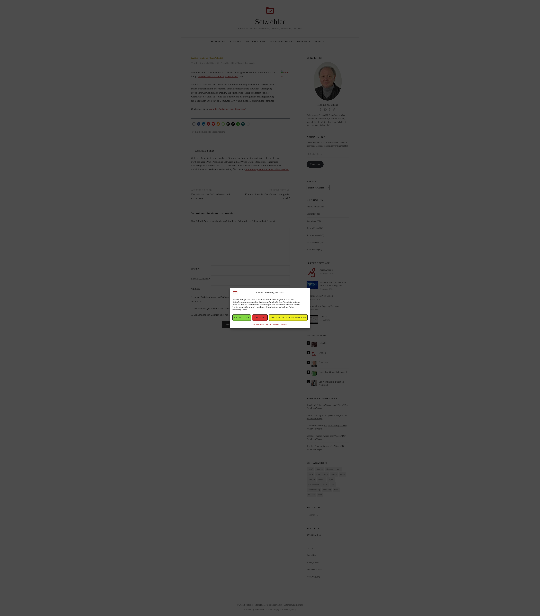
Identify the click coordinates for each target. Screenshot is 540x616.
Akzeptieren (241, 317)
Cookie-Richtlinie (258, 324)
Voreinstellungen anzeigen (288, 317)
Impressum (284, 324)
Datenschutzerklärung (272, 324)
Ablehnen (260, 317)
